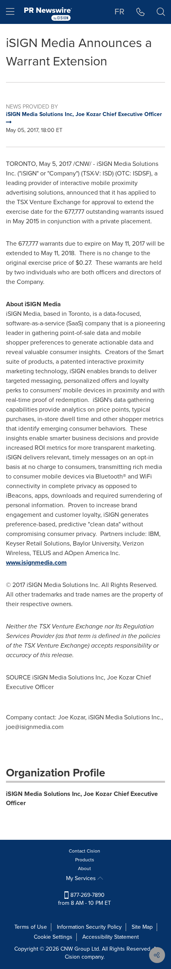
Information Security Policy (89, 927)
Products (84, 859)
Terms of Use (30, 927)
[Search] (161, 12)
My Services (81, 878)
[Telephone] (140, 12)
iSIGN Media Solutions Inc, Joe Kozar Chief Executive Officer (82, 798)
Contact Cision (84, 851)
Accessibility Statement (110, 937)
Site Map (142, 927)
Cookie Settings (53, 937)
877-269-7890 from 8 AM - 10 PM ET (84, 899)
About (84, 868)
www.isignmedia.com (36, 562)
